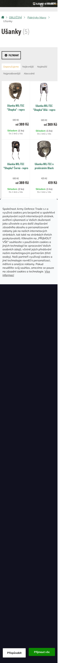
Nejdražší (42, 66)
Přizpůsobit (14, 652)
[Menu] (51, 3)
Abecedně (29, 73)
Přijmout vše (42, 652)
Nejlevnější (28, 66)
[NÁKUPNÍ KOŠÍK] (41, 5)
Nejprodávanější (11, 73)
